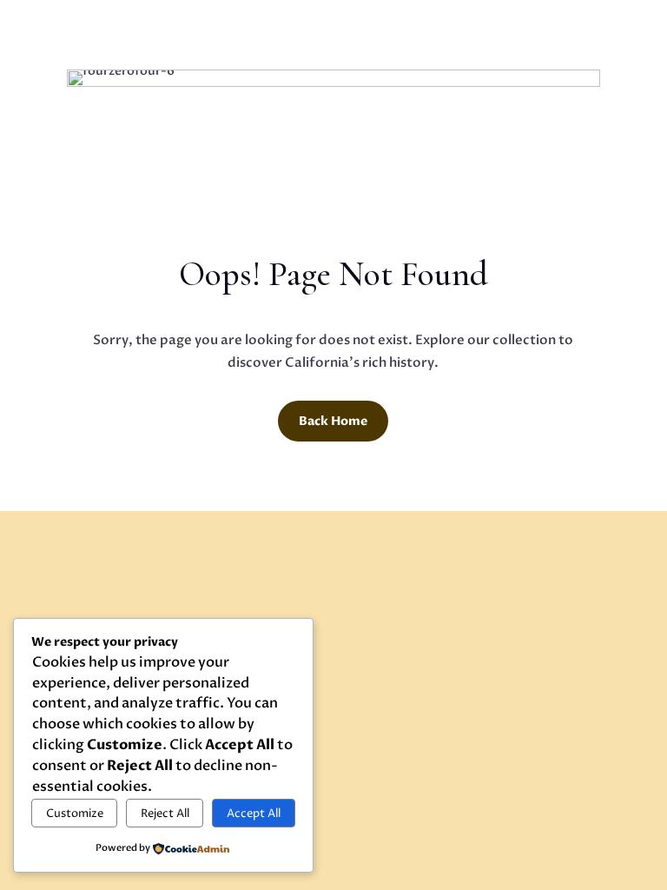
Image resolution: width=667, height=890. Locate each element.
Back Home (333, 421)
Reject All (165, 813)
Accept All (254, 813)
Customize (74, 813)
